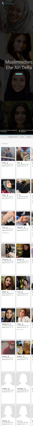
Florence (5, 260)
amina (4, 356)
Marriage (29, 137)
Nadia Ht (5, 324)
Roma (19, 260)
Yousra (4, 389)
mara (19, 324)
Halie (4, 292)
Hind (4, 163)
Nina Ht (20, 227)
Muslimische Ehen (13, 137)
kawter (19, 356)
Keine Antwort (20, 329)
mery (4, 195)
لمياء (3, 227)
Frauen (22, 137)
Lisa (18, 292)
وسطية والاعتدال (5, 232)
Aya (18, 163)
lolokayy (20, 389)
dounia (4, 421)
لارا (18, 421)
